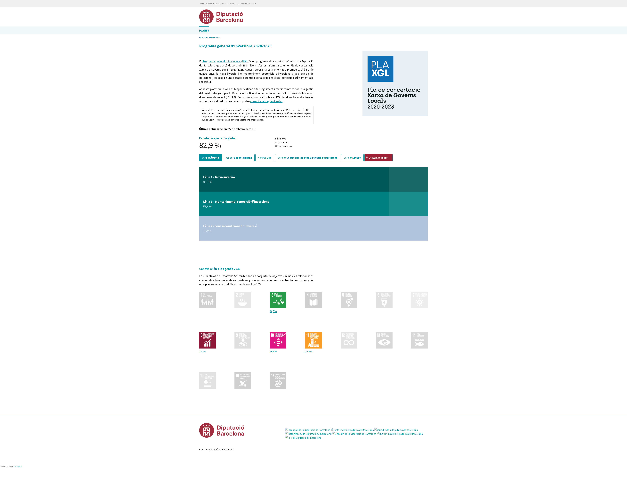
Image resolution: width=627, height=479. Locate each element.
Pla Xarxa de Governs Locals (241, 3)
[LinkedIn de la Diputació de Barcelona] (354, 433)
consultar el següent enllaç (266, 101)
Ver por (210, 157)
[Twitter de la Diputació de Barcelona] (352, 429)
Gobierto (18, 466)
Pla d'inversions (209, 37)
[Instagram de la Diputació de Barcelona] (308, 433)
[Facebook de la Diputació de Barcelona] (307, 429)
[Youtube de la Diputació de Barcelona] (396, 429)
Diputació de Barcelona (212, 3)
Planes (204, 30)
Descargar (378, 157)
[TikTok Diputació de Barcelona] (303, 437)
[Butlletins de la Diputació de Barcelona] (400, 433)
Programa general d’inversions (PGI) (225, 61)
